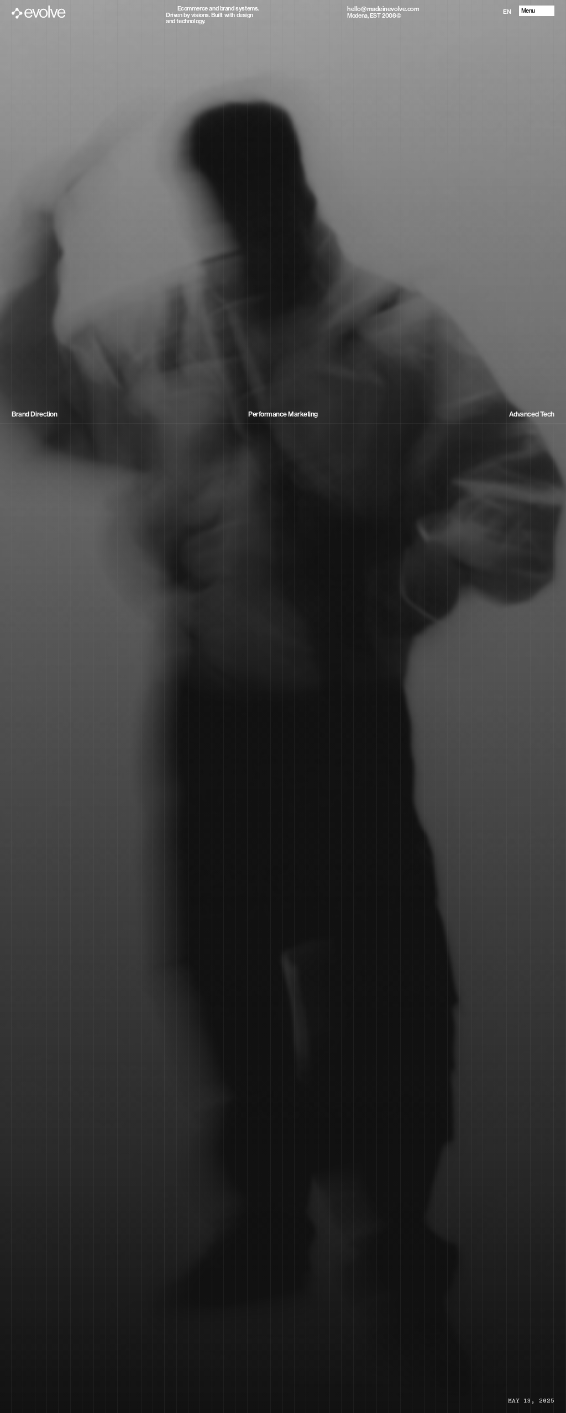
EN (507, 11)
